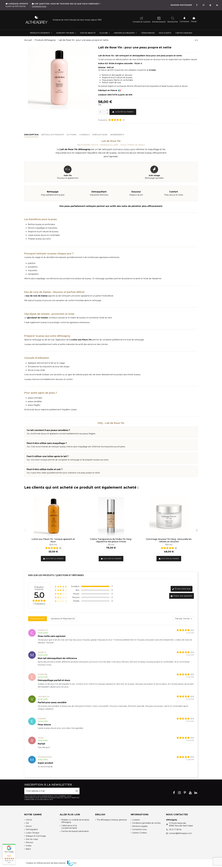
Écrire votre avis (182, 589)
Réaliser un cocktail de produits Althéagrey (75, 821)
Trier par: (179, 618)
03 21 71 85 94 (175, 829)
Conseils (84, 134)
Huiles (28, 845)
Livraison (136, 820)
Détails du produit (52, 134)
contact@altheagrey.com (180, 833)
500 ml (53, 544)
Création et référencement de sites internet (46, 863)
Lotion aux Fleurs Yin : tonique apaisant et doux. (53, 540)
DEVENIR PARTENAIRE (181, 5)
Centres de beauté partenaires (75, 831)
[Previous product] (196, 40)
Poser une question (182, 596)
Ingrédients (117, 134)
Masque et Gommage (36, 836)
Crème (29, 820)
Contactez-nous (139, 829)
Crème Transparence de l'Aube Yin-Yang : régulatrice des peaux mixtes (111, 540)
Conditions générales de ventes (146, 823)
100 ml (168, 544)
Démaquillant (32, 829)
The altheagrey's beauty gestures (112, 820)
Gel (27, 823)
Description (31, 134)
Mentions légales (139, 826)
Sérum (29, 826)
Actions (71, 134)
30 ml (111, 544)
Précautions (100, 134)
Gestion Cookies (139, 833)
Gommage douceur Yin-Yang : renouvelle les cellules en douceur (169, 540)
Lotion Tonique (32, 833)
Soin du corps (32, 839)
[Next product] (197, 40)
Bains (28, 849)
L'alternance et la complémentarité (69, 826)
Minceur (29, 842)
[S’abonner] (76, 791)
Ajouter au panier (124, 112)
